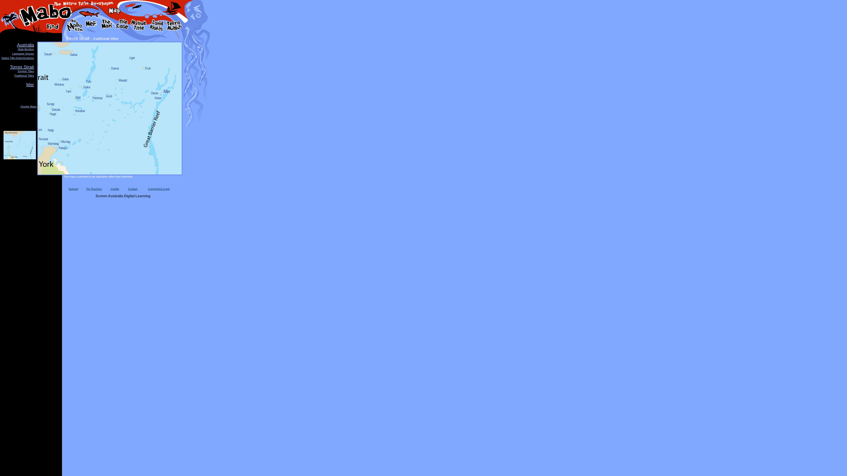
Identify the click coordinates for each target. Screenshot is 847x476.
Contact (132, 189)
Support (73, 189)
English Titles (26, 71)
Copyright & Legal (159, 189)
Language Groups (23, 53)
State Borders (26, 49)
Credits (115, 189)
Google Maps (29, 106)
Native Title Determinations (18, 58)
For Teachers (94, 189)
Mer (30, 84)
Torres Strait (22, 67)
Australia (25, 45)
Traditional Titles (24, 75)
